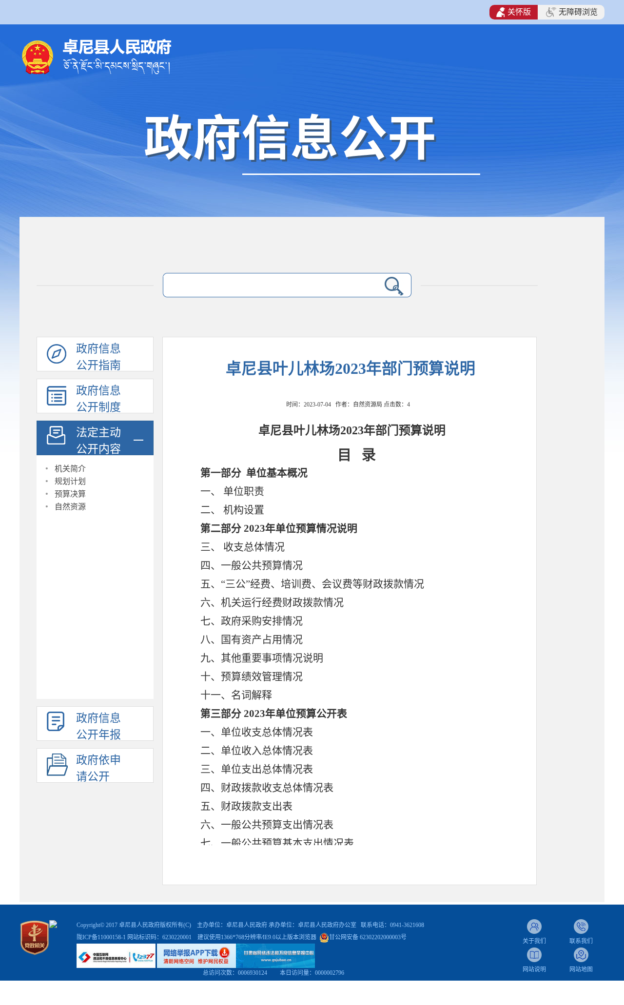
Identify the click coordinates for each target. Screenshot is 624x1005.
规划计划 (70, 481)
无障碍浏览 (578, 12)
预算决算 (70, 494)
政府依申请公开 (98, 768)
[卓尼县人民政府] (112, 56)
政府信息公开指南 (98, 357)
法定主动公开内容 (98, 440)
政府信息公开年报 (98, 726)
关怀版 (519, 12)
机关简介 (70, 468)
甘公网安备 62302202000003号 (368, 937)
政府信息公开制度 (98, 399)
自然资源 (70, 506)
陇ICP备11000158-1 (102, 937)
